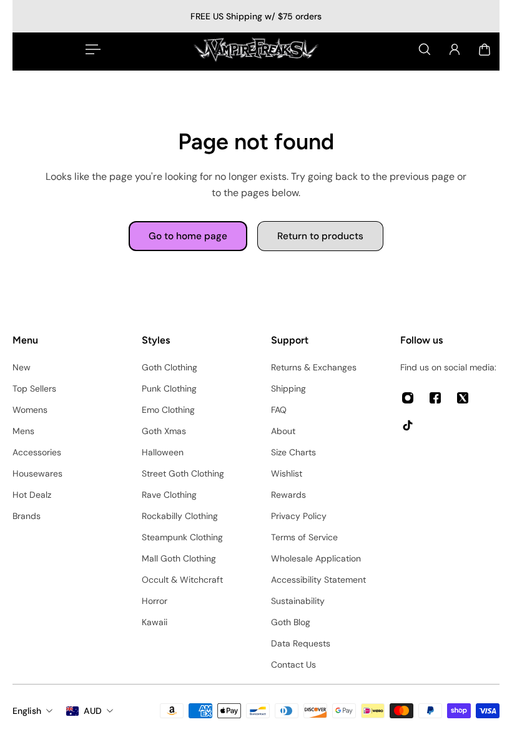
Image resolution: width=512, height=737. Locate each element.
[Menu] (90, 49)
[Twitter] (462, 398)
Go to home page (188, 236)
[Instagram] (407, 398)
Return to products (320, 236)
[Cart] (485, 49)
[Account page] (455, 49)
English (26, 710)
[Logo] (256, 49)
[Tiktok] (407, 425)
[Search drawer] (425, 49)
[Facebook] (435, 398)
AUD (93, 710)
